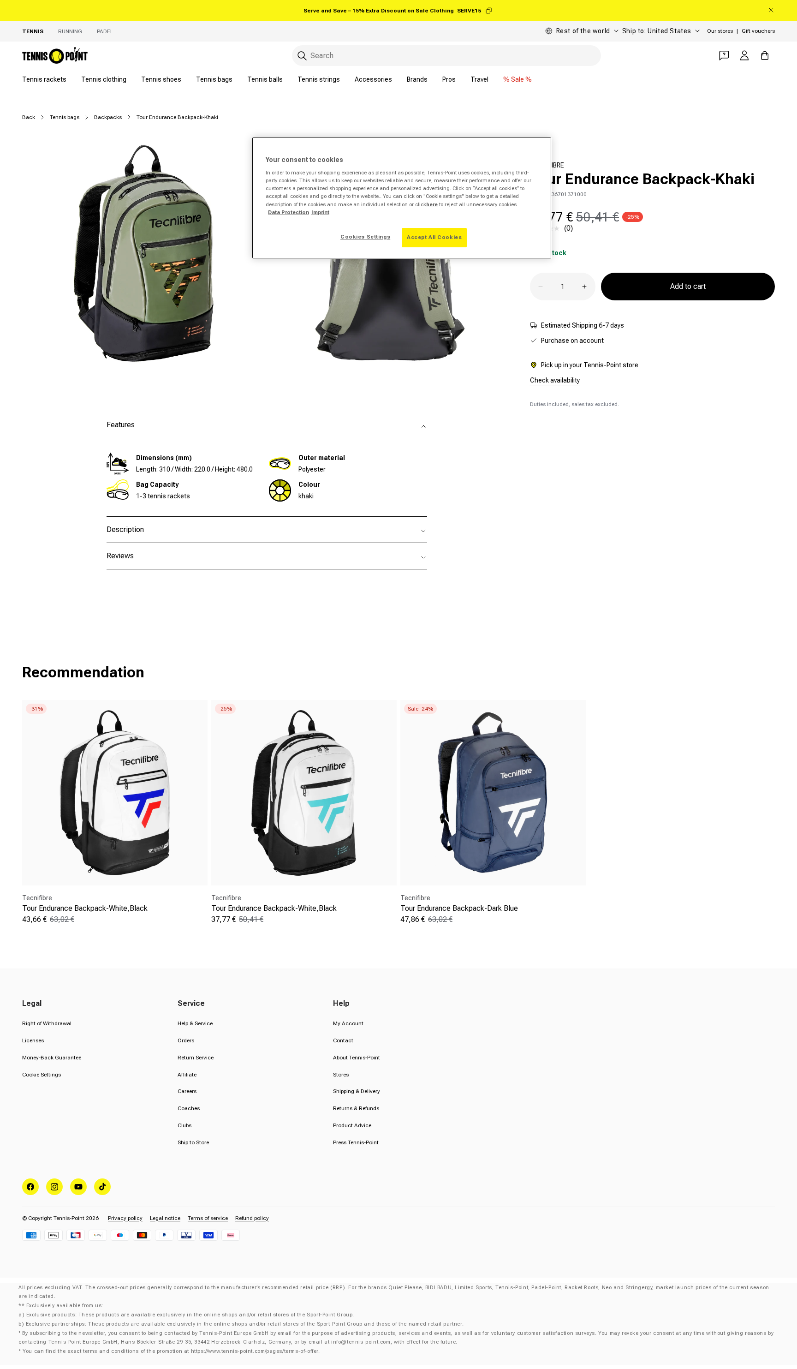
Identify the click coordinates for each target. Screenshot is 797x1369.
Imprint (320, 212)
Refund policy (252, 1218)
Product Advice (352, 1125)
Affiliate (187, 1074)
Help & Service (195, 1023)
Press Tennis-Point (356, 1142)
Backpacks (108, 117)
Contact (343, 1040)
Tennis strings (318, 79)
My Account (348, 1023)
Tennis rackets (44, 79)
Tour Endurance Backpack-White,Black (85, 908)
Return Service (196, 1057)
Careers (187, 1091)
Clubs (184, 1125)
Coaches (189, 1108)
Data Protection (288, 212)
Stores (341, 1074)
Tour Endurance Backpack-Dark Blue (459, 908)
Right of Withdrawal (46, 1023)
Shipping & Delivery (356, 1091)
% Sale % (517, 79)
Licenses (33, 1040)
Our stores (720, 31)
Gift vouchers (758, 31)
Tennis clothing (103, 79)
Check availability (555, 380)
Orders (186, 1040)
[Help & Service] (724, 55)
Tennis (32, 31)
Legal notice (165, 1218)
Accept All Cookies (434, 237)
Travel (479, 79)
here (432, 204)
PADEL (105, 31)
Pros (449, 79)
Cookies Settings (365, 236)
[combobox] (446, 55)
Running (70, 31)
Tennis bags (214, 79)
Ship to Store (193, 1142)
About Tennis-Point (356, 1057)
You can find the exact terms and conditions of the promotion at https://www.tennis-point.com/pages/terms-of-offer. (171, 1351)
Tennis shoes (161, 79)
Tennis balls (265, 79)
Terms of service (208, 1218)
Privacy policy (125, 1218)
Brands (417, 79)
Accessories (373, 79)
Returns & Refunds (356, 1108)
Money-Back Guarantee (51, 1057)
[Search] (302, 56)
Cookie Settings (41, 1074)
